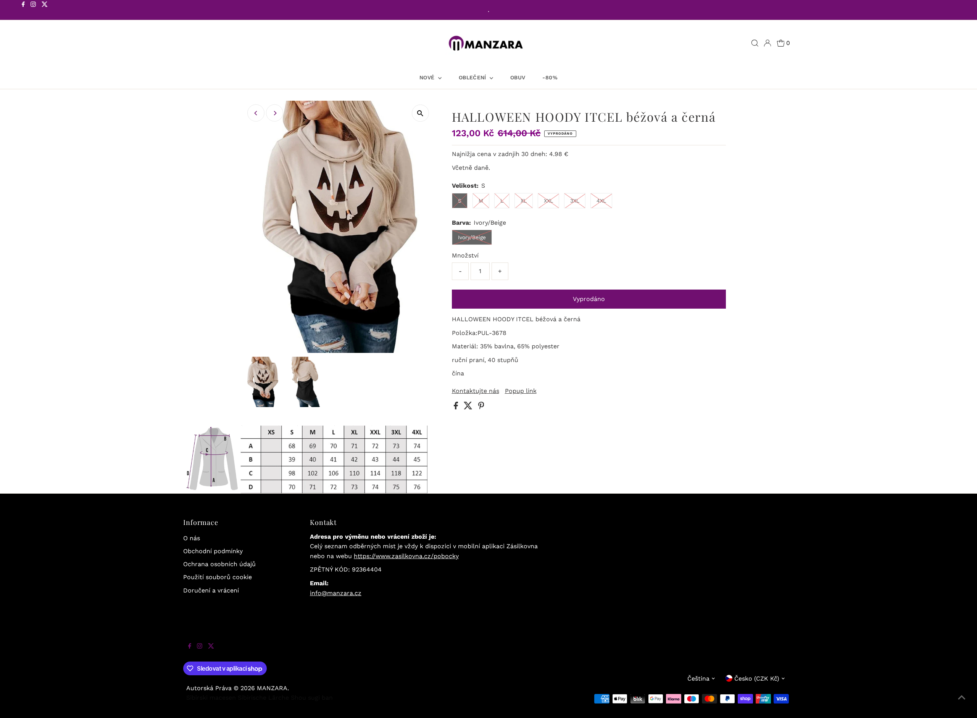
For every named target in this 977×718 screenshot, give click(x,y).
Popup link (521, 391)
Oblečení (473, 77)
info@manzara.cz (335, 593)
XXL (548, 201)
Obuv (517, 77)
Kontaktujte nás (475, 391)
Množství (465, 255)
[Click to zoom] (420, 113)
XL (524, 201)
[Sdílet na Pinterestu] (481, 407)
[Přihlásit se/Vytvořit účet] (767, 43)
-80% (549, 77)
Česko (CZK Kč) (756, 678)
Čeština (698, 678)
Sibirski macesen (211, 697)
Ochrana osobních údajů (219, 564)
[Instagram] (33, 11)
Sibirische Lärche (263, 697)
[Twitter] (45, 11)
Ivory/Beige (472, 237)
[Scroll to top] (961, 702)
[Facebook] (23, 11)
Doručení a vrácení (211, 590)
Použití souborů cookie (217, 577)
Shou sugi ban (312, 697)
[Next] (274, 113)
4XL (601, 201)
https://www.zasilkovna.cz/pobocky (406, 556)
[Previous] (255, 113)
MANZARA (272, 688)
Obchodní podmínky (213, 551)
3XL (574, 201)
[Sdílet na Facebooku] (457, 407)
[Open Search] (754, 43)
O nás (191, 538)
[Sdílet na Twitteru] (469, 407)
